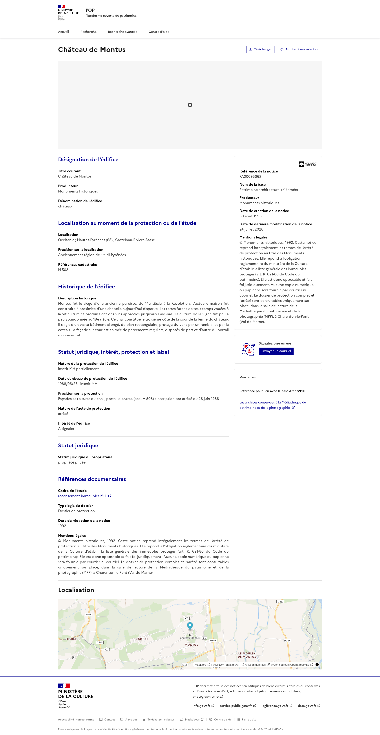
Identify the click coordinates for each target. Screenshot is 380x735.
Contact (109, 720)
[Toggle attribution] (317, 664)
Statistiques (192, 720)
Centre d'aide (159, 31)
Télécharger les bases (161, 720)
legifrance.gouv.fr (275, 706)
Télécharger (263, 49)
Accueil (63, 31)
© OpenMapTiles (255, 664)
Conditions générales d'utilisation (138, 729)
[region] (190, 634)
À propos (131, 720)
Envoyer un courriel (276, 351)
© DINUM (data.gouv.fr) (226, 664)
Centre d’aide (223, 720)
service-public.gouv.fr (236, 706)
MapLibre (200, 664)
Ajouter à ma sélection (302, 49)
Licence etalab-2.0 (251, 729)
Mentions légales (68, 729)
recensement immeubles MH (82, 496)
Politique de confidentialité (98, 729)
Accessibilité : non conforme (76, 720)
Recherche (88, 31)
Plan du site (249, 720)
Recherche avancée (122, 31)
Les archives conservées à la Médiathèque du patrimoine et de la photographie (272, 405)
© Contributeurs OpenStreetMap (290, 664)
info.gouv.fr (201, 706)
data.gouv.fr (307, 706)
